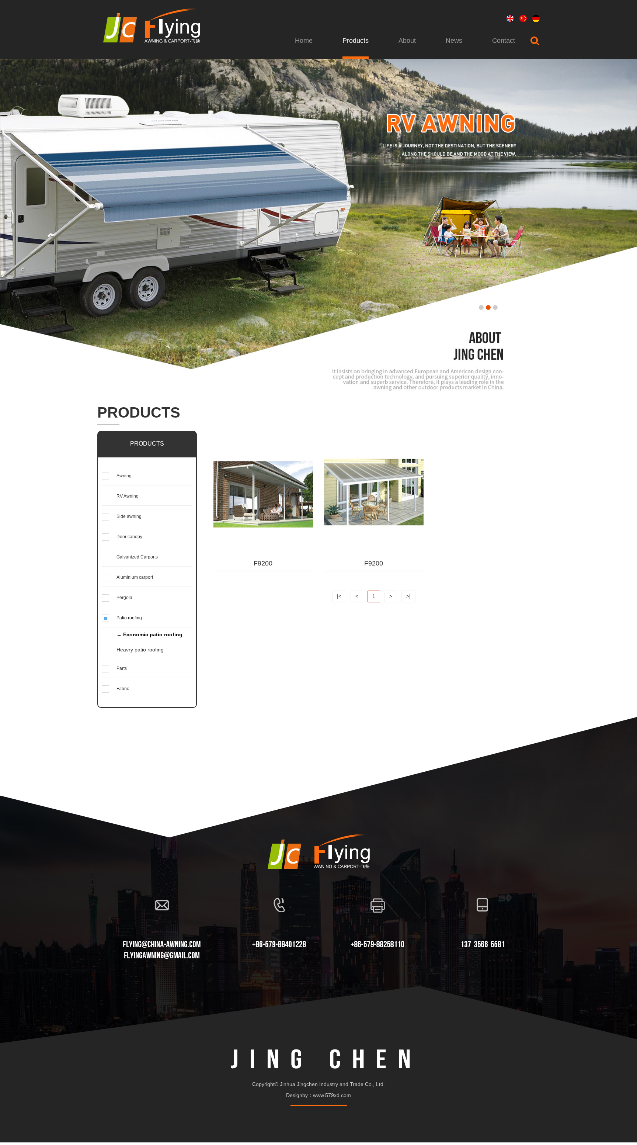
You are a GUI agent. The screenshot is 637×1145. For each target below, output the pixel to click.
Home (304, 40)
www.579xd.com (332, 1095)
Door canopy (129, 536)
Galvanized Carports (137, 557)
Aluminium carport (134, 577)
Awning (124, 475)
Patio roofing (129, 617)
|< (339, 596)
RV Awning (127, 496)
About (407, 40)
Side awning (129, 516)
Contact (503, 40)
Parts (121, 668)
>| (408, 596)
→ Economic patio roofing (149, 634)
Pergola (124, 597)
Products (355, 40)
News (454, 40)
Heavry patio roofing (140, 650)
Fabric (122, 688)
